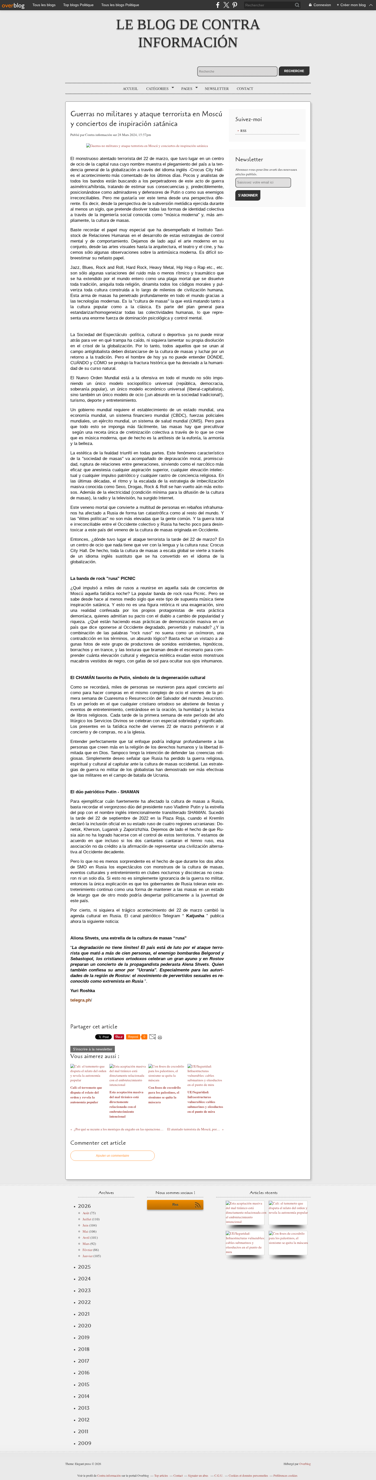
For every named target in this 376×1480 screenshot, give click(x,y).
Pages (185, 88)
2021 (84, 1314)
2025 (84, 1267)
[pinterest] (234, 5)
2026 (84, 1206)
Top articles (161, 1475)
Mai (85, 1231)
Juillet (87, 1219)
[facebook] (218, 5)
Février (87, 1249)
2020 (84, 1326)
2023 (84, 1290)
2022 (84, 1302)
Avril (86, 1237)
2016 (84, 1373)
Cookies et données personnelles (248, 1475)
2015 (84, 1384)
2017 (83, 1361)
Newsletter (217, 88)
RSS (243, 130)
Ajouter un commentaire (112, 1155)
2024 (84, 1279)
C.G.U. (218, 1475)
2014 (84, 1396)
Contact (245, 88)
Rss (175, 1205)
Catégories (156, 88)
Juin (86, 1225)
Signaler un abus (198, 1475)
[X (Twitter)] (226, 5)
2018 (84, 1349)
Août (86, 1213)
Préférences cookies (285, 1475)
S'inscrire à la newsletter (92, 1049)
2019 (84, 1337)
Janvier (88, 1256)
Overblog (305, 1464)
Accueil (130, 88)
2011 (83, 1431)
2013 (84, 1408)
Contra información (109, 1475)
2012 (84, 1420)
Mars (86, 1243)
